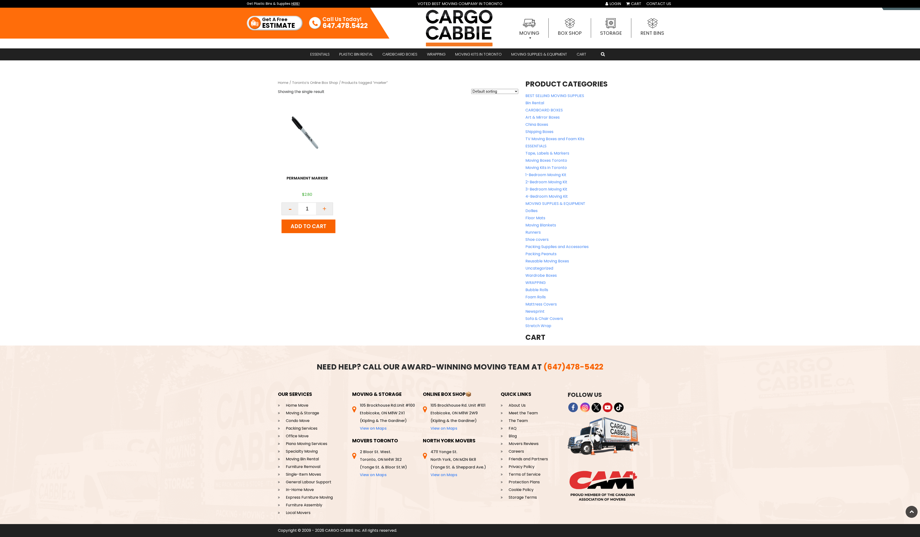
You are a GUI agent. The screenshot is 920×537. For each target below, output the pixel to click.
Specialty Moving (302, 451)
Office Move (297, 436)
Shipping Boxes (539, 131)
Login (615, 3)
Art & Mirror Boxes (542, 117)
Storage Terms (523, 497)
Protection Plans (524, 482)
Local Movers (298, 512)
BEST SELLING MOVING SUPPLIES (554, 95)
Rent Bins (652, 33)
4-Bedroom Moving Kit (546, 196)
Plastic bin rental (356, 54)
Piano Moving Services (306, 443)
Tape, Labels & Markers (547, 153)
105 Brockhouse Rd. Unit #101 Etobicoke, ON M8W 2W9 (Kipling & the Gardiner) (458, 417)
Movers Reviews (524, 443)
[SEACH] (603, 54)
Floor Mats (535, 218)
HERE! (295, 3)
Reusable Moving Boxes (547, 261)
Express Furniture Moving (309, 497)
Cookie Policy (521, 489)
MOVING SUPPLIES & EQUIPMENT (539, 54)
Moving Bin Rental (302, 459)
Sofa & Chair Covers (544, 318)
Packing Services (301, 428)
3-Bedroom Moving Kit (546, 189)
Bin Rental (534, 103)
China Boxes (536, 124)
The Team (518, 420)
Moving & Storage (302, 413)
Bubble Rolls (536, 290)
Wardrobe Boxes (541, 275)
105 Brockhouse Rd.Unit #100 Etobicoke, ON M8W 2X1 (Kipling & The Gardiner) (387, 417)
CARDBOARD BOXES (399, 54)
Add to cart (308, 226)
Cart (635, 3)
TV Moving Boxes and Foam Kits (554, 139)
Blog (513, 436)
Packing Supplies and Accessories (557, 246)
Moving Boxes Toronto (546, 160)
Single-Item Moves (303, 474)
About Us (517, 405)
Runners (533, 232)
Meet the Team (523, 413)
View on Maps (373, 428)
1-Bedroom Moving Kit (545, 175)
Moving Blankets (540, 225)
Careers (516, 451)
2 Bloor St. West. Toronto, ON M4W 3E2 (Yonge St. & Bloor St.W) (383, 463)
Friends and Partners (528, 459)
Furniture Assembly (304, 505)
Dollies (531, 211)
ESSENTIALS (320, 54)
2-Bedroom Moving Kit (546, 182)
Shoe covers (537, 239)
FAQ (513, 428)
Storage (611, 33)
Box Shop (570, 33)
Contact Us (658, 3)
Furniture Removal (303, 466)
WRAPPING (436, 54)
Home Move (297, 405)
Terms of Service (524, 474)
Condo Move (298, 420)
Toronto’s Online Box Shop (315, 82)
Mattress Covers (541, 304)
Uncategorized (539, 268)
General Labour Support (308, 482)
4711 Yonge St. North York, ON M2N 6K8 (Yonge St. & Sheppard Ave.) (458, 463)
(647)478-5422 (573, 366)
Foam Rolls (535, 297)
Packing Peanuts (541, 254)
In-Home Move (300, 489)
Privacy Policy (522, 466)
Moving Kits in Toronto (478, 54)
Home (283, 82)
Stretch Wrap (538, 326)
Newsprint (535, 311)
